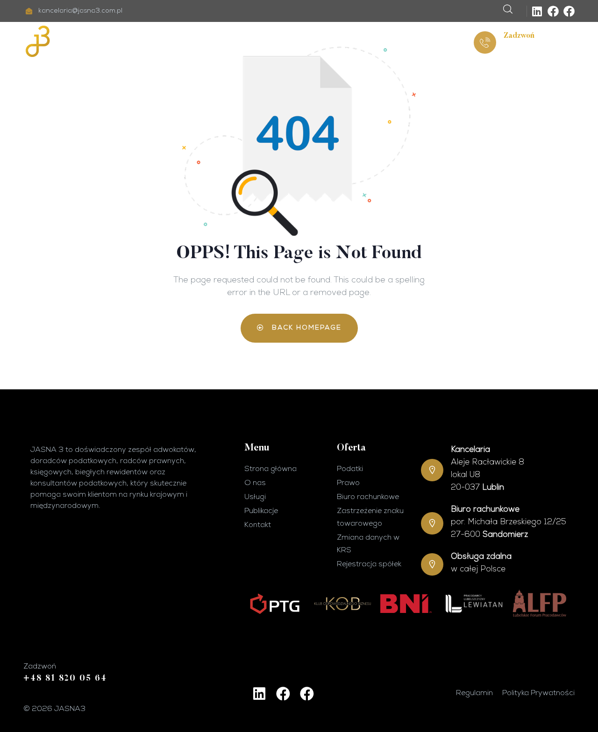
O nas (201, 41)
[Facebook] (553, 11)
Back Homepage (305, 327)
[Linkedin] (537, 11)
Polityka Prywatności (538, 693)
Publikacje (348, 41)
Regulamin (474, 693)
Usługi (243, 41)
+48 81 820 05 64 (536, 48)
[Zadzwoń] (485, 42)
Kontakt (403, 41)
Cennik (296, 41)
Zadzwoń (519, 36)
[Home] (75, 41)
